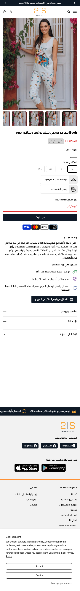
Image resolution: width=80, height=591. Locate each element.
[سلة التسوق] (5, 12)
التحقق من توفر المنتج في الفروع (51, 299)
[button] (5, 12)
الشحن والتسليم (69, 499)
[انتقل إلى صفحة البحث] (69, 12)
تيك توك (28, 445)
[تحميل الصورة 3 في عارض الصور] (36, 118)
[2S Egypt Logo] (67, 427)
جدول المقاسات (59, 189)
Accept (39, 566)
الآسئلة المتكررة (69, 515)
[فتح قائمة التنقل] (75, 12)
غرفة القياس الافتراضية (56, 179)
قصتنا (74, 494)
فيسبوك (67, 445)
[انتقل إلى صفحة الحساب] (11, 12)
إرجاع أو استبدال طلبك (26, 494)
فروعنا (74, 510)
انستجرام (47, 445)
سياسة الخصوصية (68, 525)
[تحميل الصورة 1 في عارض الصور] (69, 118)
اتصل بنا (73, 520)
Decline (39, 575)
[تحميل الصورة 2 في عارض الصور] (52, 118)
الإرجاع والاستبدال (68, 504)
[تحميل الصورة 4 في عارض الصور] (19, 118)
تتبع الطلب (31, 499)
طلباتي (33, 504)
